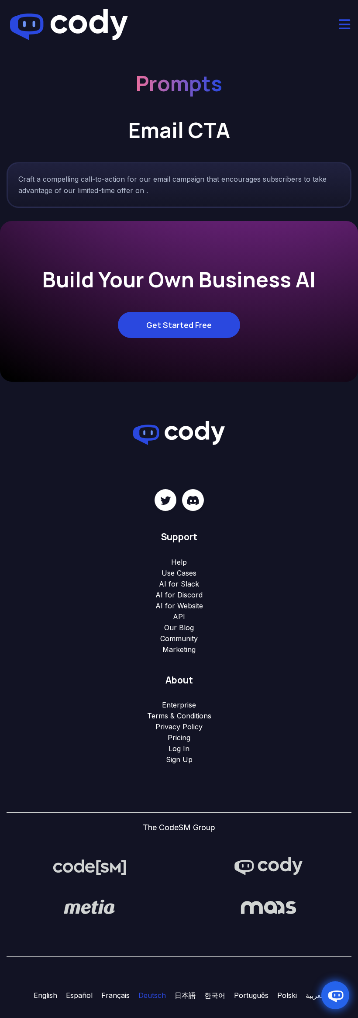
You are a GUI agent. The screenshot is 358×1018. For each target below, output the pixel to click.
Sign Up (179, 759)
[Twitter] (165, 500)
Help (179, 562)
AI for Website (179, 605)
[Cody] (268, 866)
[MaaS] (268, 906)
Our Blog (179, 627)
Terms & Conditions (179, 715)
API (179, 616)
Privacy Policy (179, 726)
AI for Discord (179, 594)
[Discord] (193, 500)
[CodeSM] (89, 866)
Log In (179, 748)
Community (179, 638)
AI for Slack (179, 584)
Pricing (179, 737)
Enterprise (179, 705)
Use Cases (179, 573)
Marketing (179, 649)
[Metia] (89, 906)
